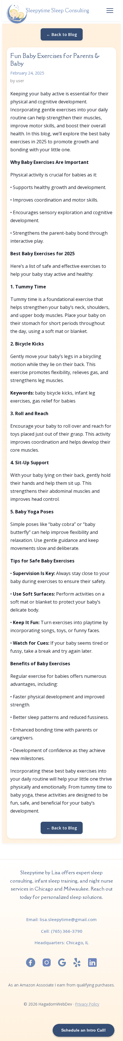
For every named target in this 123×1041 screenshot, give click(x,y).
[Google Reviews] (62, 962)
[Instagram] (46, 962)
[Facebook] (30, 962)
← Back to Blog (61, 34)
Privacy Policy (87, 1004)
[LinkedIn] (92, 962)
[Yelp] (77, 962)
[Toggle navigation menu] (110, 10)
